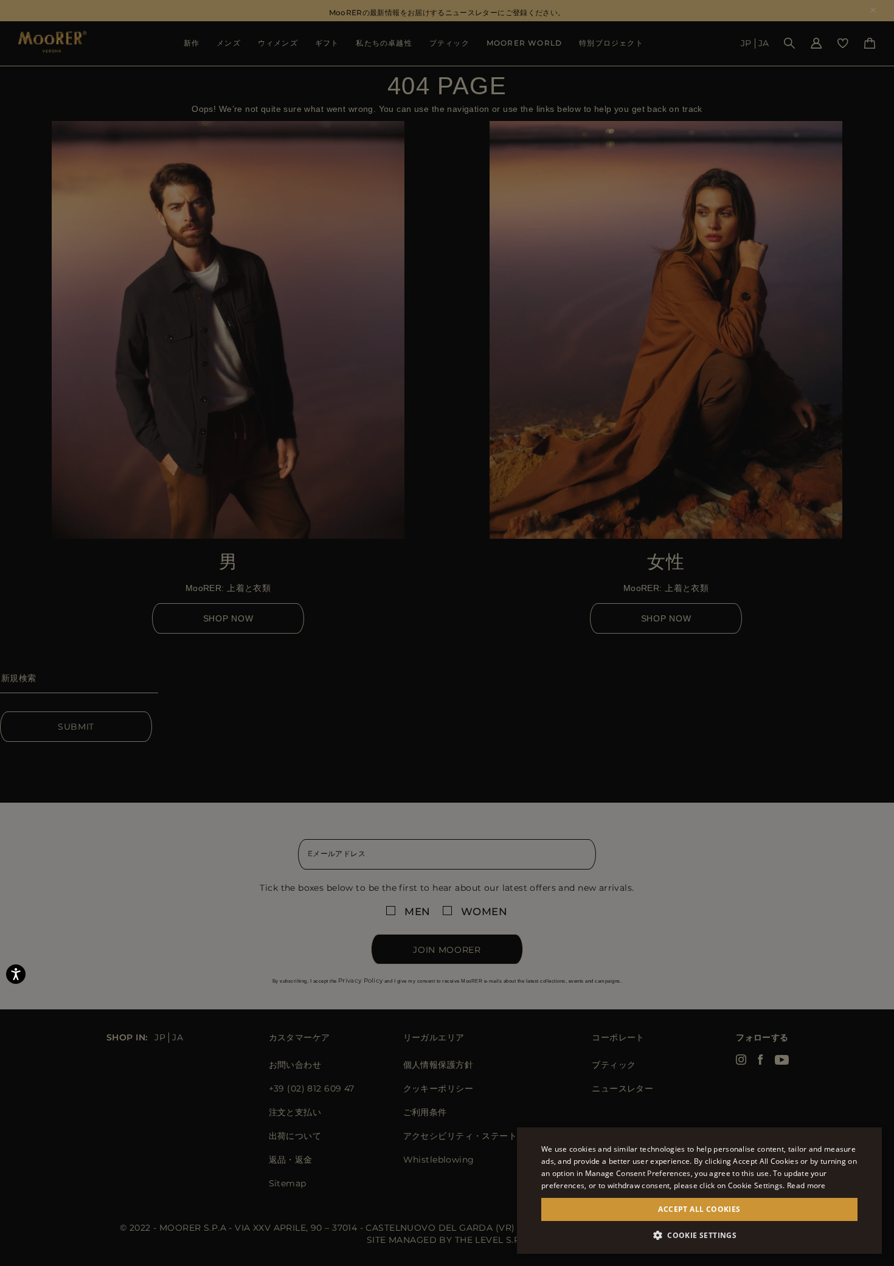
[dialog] (447, 633)
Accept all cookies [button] (699, 1209)
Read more (806, 1185)
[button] (699, 1235)
